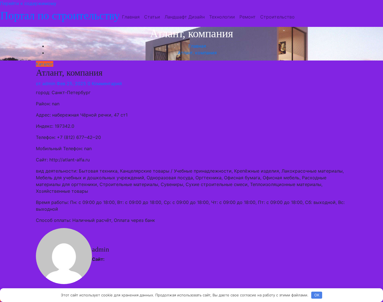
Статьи (152, 17)
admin (45, 83)
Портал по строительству (60, 15)
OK (316, 295)
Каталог (44, 64)
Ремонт (247, 17)
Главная (131, 17)
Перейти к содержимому (28, 3)
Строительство (277, 17)
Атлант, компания (197, 52)
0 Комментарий (104, 83)
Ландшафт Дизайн (185, 17)
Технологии (222, 17)
